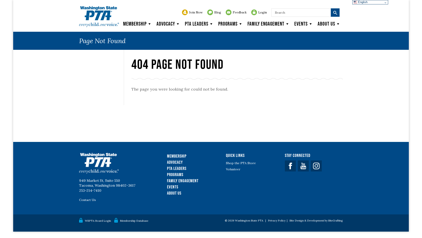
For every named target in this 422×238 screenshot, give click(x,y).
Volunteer (233, 169)
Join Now (196, 12)
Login (262, 12)
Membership (135, 24)
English (362, 2)
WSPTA (99, 16)
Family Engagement (265, 24)
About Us (174, 193)
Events (301, 24)
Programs (228, 24)
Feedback (240, 12)
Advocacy (165, 24)
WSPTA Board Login (98, 220)
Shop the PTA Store (241, 163)
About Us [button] (326, 24)
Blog (217, 12)
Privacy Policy (277, 220)
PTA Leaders (196, 24)
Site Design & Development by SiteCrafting (316, 220)
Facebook (290, 165)
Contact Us (87, 200)
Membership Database (134, 220)
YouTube (303, 165)
